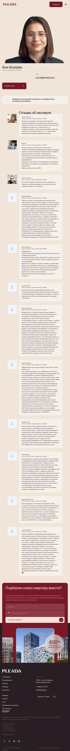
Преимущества (7, 680)
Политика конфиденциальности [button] (49, 748)
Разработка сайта (8, 735)
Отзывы (4, 699)
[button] (56, 4)
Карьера (5, 695)
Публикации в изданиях (10, 705)
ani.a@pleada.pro (45, 77)
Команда (5, 687)
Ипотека (5, 683)
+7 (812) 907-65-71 (41, 687)
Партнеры (5, 690)
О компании (6, 677)
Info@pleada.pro (41, 690)
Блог (3, 702)
